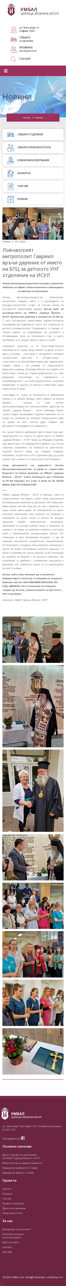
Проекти (6, 1188)
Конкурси (7, 1193)
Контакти (7, 1247)
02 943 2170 (8, 1129)
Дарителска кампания (13, 1208)
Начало (27, 117)
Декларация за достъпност (16, 1229)
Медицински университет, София (19, 1167)
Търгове (6, 1198)
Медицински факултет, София (18, 1172)
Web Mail (7, 1252)
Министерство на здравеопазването (22, 1163)
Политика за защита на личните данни (13, 1236)
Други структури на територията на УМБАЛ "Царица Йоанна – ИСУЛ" (21, 1156)
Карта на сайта (10, 1242)
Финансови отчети (12, 1213)
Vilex (60, 1277)
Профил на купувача (13, 1203)
